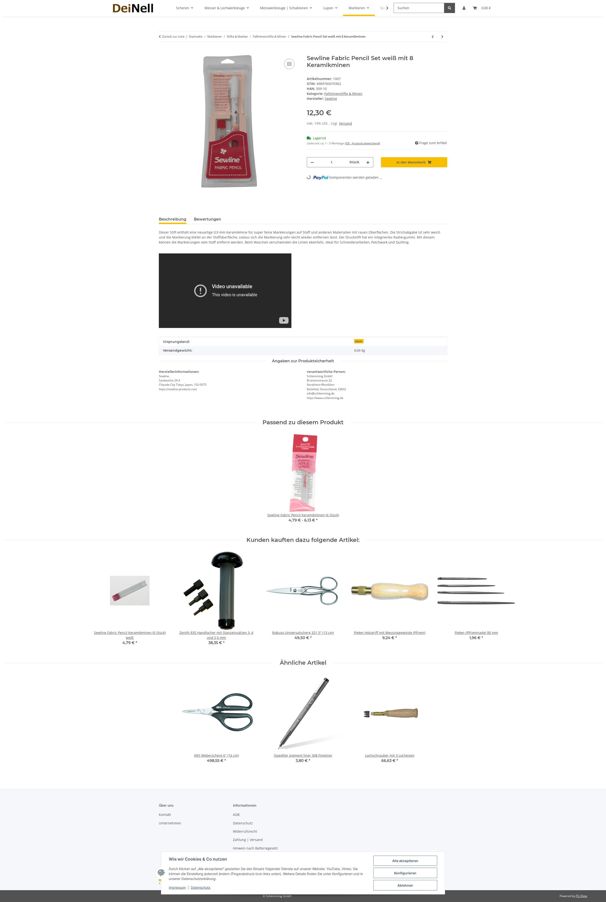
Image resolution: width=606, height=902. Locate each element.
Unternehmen (170, 823)
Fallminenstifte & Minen (343, 93)
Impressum (177, 887)
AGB (236, 814)
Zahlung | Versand (248, 839)
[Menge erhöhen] (368, 162)
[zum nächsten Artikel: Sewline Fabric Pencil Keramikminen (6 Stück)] (442, 36)
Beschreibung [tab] (172, 219)
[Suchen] (449, 8)
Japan (358, 341)
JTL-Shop (581, 896)
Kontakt (165, 814)
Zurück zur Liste (173, 36)
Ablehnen (405, 885)
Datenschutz (200, 887)
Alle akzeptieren (405, 861)
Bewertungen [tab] (207, 219)
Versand (345, 123)
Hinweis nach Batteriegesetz (255, 848)
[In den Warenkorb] (162, 52)
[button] (384, 8)
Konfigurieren (405, 873)
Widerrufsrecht (245, 831)
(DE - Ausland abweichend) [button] (362, 143)
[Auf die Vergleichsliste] (289, 64)
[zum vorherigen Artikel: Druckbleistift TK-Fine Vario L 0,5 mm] (432, 36)
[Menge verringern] (312, 162)
